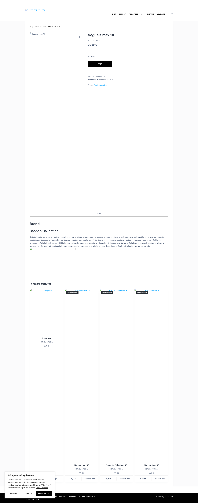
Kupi (100, 64)
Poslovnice (133, 14)
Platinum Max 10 (151, 465)
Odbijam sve (27, 493)
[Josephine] (46, 311)
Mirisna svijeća (106, 79)
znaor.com (169, 497)
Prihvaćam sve (43, 493)
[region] (30, 485)
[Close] (52, 473)
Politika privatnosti (87, 496)
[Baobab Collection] (53, 262)
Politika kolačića (42, 488)
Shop (114, 14)
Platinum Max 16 (81, 465)
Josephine (46, 338)
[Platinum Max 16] (81, 375)
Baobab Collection (102, 85)
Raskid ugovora (60, 496)
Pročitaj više (90, 479)
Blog (142, 14)
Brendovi (122, 14)
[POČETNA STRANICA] (30, 27)
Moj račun (161, 14)
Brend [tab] (99, 214)
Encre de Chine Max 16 (116, 465)
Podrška (72, 496)
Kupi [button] (55, 479)
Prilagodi (13, 493)
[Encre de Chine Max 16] (116, 375)
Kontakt (150, 14)
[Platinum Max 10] (151, 375)
